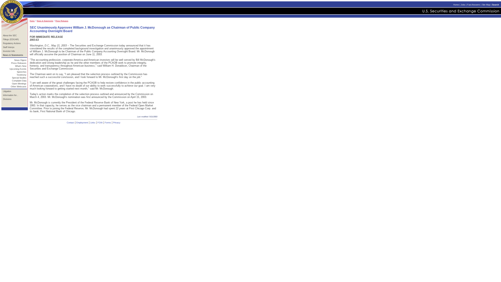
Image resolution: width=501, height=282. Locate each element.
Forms (108, 122)
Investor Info (9, 51)
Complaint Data (19, 81)
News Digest (20, 60)
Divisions (7, 99)
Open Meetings (19, 83)
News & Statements (45, 21)
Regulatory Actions (12, 43)
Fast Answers (473, 5)
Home (456, 5)
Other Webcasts (18, 86)
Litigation (7, 91)
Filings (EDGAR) (11, 39)
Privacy (116, 122)
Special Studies (19, 78)
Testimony (21, 75)
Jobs (463, 5)
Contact (70, 122)
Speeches (21, 72)
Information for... (10, 95)
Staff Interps (8, 47)
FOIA (100, 122)
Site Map (486, 5)
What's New (20, 66)
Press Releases (18, 63)
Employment (82, 122)
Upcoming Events (18, 69)
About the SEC (10, 35)
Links (92, 122)
